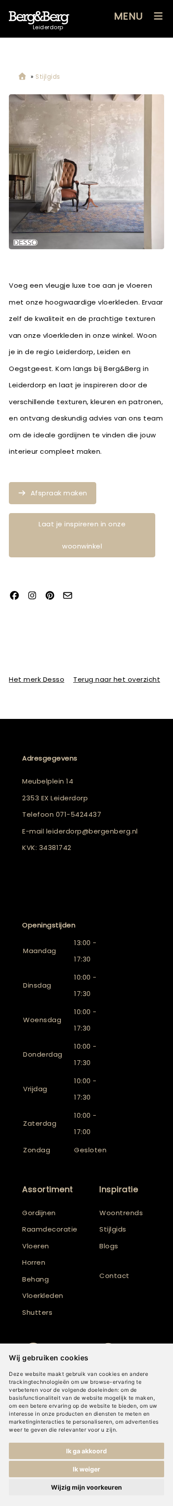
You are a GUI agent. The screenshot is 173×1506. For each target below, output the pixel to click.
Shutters (37, 1312)
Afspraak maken (59, 493)
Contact (114, 1275)
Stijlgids (112, 1229)
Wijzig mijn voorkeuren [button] (86, 1487)
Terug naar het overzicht (116, 679)
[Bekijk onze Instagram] (35, 596)
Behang (35, 1279)
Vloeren (35, 1246)
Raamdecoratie (50, 1229)
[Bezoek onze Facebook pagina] (18, 596)
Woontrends (121, 1212)
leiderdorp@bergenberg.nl (92, 831)
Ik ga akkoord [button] (86, 1451)
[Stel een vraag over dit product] (71, 596)
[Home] (22, 77)
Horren (33, 1262)
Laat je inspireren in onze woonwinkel (82, 535)
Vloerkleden (42, 1295)
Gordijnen (39, 1212)
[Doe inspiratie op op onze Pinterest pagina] (53, 596)
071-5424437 (79, 814)
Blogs (108, 1246)
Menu (128, 16)
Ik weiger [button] (86, 1469)
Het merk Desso (36, 679)
